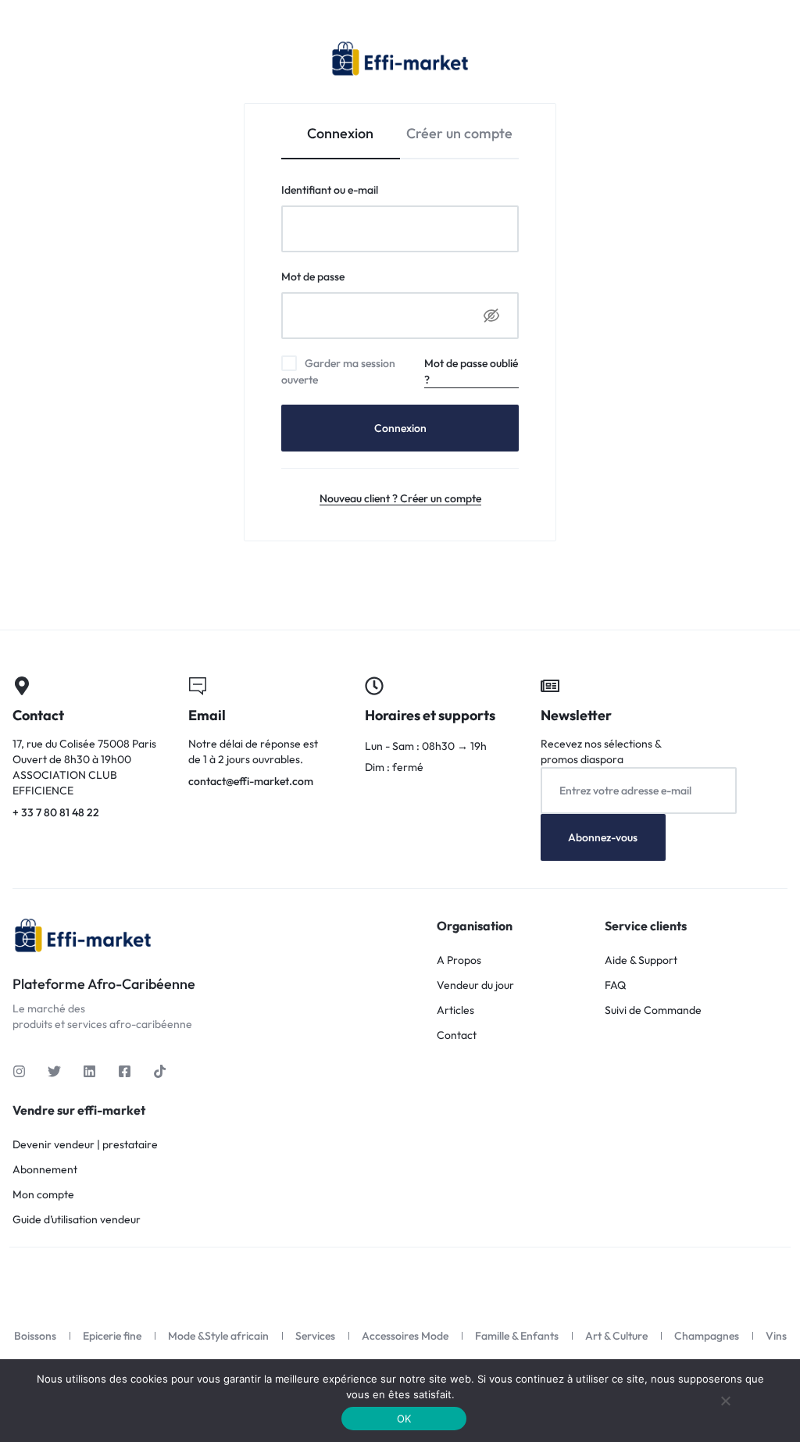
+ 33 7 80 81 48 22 (87, 749)
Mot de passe (341, 276)
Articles (455, 1010)
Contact (457, 1035)
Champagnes (706, 1336)
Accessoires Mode (405, 1336)
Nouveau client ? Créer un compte (400, 498)
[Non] (725, 1400)
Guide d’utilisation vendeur (76, 1219)
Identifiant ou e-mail (357, 189)
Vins (776, 1336)
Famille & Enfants (517, 1336)
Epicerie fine (112, 1336)
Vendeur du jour (475, 985)
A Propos (459, 960)
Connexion (400, 428)
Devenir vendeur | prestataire (85, 1144)
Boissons (35, 1336)
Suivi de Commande (653, 1010)
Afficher (491, 315)
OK (404, 1418)
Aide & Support (641, 960)
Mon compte (43, 1194)
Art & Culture (616, 1336)
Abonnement (44, 1169)
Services (315, 1336)
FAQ (615, 985)
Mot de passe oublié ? (471, 371)
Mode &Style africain (218, 1336)
